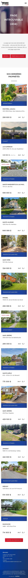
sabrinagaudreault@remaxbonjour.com (12, 561)
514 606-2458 (8, 558)
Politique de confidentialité (17, 573)
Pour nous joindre (18, 56)
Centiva (17, 576)
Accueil (6, 56)
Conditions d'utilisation (7, 574)
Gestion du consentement (20, 574)
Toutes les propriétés (14, 540)
